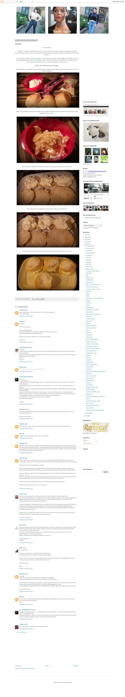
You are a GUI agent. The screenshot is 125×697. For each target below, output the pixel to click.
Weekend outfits (90, 389)
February (88, 269)
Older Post (75, 666)
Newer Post (18, 666)
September (89, 253)
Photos (88, 305)
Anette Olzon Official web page (92, 217)
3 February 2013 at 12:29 (26, 604)
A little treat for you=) (91, 353)
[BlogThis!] (38, 299)
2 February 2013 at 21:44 (26, 452)
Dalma (21, 525)
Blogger (70, 682)
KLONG (88, 300)
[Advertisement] (47, 649)
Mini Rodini (89, 273)
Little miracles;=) (90, 378)
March (88, 266)
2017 (86, 235)
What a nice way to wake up (93, 314)
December (89, 246)
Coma (87, 330)
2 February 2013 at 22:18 (26, 542)
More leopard (89, 366)
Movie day (88, 382)
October (88, 250)
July (87, 257)
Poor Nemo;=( (89, 385)
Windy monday (90, 380)
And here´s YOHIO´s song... (93, 392)
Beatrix (21, 367)
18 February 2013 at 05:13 (26, 628)
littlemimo (22, 574)
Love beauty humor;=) (92, 364)
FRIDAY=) (88, 303)
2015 (86, 239)
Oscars (88, 293)
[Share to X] (40, 299)
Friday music (89, 337)
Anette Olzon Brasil (24, 376)
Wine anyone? (90, 403)
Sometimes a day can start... (93, 289)
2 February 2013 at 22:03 (26, 519)
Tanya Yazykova (23, 347)
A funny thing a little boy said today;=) (96, 371)
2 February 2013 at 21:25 (26, 418)
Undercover (89, 316)
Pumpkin (21, 624)
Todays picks (89, 277)
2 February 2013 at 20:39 (26, 371)
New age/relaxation (91, 350)
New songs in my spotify (92, 309)
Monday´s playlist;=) (91, 325)
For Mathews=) (90, 307)
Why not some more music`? (93, 284)
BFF (87, 275)
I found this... (89, 373)
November (89, 248)
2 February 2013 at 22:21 (26, 568)
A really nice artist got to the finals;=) (95, 396)
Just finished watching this (93, 348)
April (87, 264)
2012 (86, 416)
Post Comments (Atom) (28, 668)
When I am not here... (91, 376)
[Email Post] (33, 299)
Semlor (88, 398)
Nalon (20, 547)
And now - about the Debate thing (95, 410)
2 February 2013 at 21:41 (26, 438)
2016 (86, 237)
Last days (88, 355)
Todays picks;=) (90, 408)
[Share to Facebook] (42, 299)
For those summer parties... (93, 271)
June (87, 260)
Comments (88, 443)
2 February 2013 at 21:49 (26, 488)
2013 (86, 244)
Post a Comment (21, 632)
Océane (21, 494)
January (88, 413)
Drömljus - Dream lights (92, 344)
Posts (86, 440)
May (87, 262)
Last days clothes (90, 319)
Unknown (21, 310)
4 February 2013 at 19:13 (26, 619)
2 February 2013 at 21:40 (26, 428)
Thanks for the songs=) (92, 287)
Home (47, 666)
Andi (20, 321)
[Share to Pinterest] (44, 299)
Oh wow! (88, 357)
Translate (96, 228)
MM (20, 433)
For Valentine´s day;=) (92, 346)
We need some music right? (93, 401)
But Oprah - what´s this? (92, 387)
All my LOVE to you (91, 341)
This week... (89, 369)
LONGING (88, 360)
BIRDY (88, 296)
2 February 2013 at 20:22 (26, 362)
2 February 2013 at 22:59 (26, 591)
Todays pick (89, 321)
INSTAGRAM (89, 280)
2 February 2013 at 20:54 (26, 404)
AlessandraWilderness (25, 609)
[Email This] (36, 299)
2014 (86, 242)
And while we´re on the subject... (94, 298)
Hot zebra (88, 332)
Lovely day (89, 291)
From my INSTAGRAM (92, 339)
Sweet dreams (90, 282)
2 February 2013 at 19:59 (26, 316)
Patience (88, 323)
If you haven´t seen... (91, 328)
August (88, 255)
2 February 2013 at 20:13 (26, 342)
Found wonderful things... (92, 405)
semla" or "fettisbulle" (35, 60)
